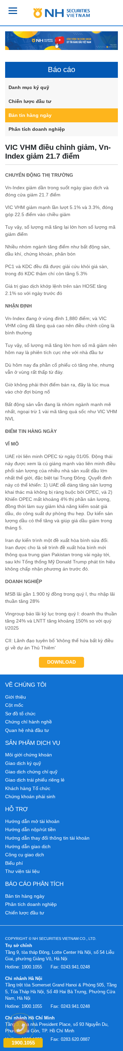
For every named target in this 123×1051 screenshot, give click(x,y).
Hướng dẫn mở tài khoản (32, 821)
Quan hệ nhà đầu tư (27, 730)
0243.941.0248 (75, 966)
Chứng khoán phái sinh (30, 796)
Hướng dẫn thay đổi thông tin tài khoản (47, 838)
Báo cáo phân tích (34, 883)
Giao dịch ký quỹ (23, 763)
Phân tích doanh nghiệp (37, 129)
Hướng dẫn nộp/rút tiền (30, 829)
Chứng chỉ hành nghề (28, 721)
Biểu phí (14, 863)
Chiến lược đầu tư (30, 101)
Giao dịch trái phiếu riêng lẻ (35, 780)
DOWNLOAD (61, 662)
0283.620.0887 (75, 1039)
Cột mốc (14, 705)
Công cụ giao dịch (24, 854)
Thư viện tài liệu (22, 871)
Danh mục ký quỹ (29, 87)
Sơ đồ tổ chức (20, 713)
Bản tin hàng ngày (30, 115)
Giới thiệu (15, 697)
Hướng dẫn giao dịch (28, 846)
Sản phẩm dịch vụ (32, 742)
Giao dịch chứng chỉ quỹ (31, 771)
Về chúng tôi (25, 684)
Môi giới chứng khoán (28, 754)
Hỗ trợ (16, 809)
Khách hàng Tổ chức (27, 788)
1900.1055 (32, 966)
